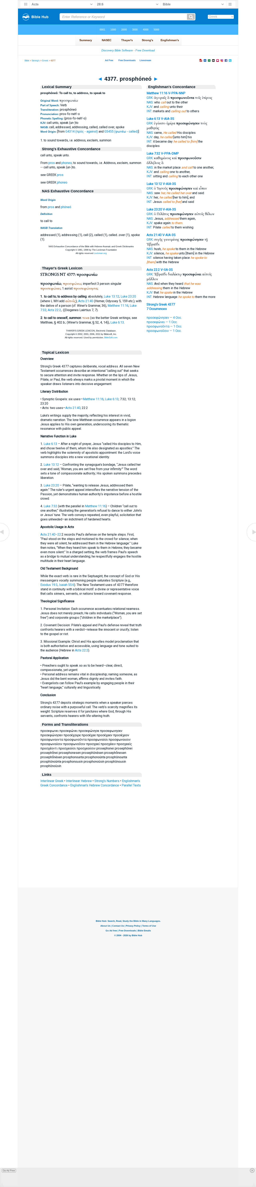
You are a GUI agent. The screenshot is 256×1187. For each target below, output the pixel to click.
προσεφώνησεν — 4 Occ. (164, 318)
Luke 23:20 (128, 296)
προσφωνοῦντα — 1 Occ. (164, 326)
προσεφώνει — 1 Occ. (162, 322)
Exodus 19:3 (49, 585)
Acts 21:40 (85, 301)
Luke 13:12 (111, 296)
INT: (149, 111)
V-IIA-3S (167, 270)
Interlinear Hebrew (79, 781)
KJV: (150, 107)
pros (51, 163)
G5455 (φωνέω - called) (121, 131)
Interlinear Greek (51, 781)
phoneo (66, 163)
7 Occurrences (157, 309)
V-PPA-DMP (170, 153)
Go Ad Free (9, 1170)
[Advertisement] (128, 863)
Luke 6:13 (117, 322)
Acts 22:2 (54, 310)
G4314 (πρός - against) (81, 131)
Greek (45, 60)
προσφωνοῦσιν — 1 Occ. (164, 331)
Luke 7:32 (50, 506)
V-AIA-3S (167, 119)
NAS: (150, 102)
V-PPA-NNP (176, 93)
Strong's (36, 60)
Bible (27, 60)
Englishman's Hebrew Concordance (94, 785)
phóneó (66, 207)
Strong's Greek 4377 (161, 304)
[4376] (5, 541)
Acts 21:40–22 (50, 534)
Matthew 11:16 (118, 306)
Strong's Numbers (106, 781)
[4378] (251, 541)
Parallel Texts (131, 785)
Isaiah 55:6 (66, 585)
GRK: (150, 98)
